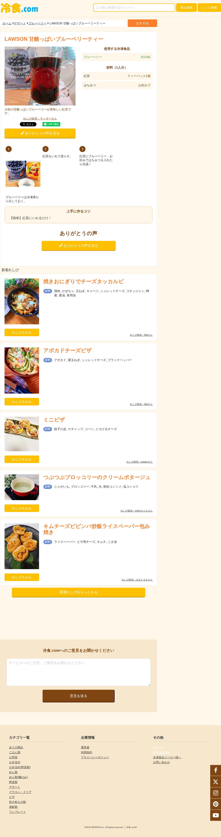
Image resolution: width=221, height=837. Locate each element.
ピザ (12, 797)
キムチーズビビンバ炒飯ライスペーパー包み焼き (96, 529)
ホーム (6, 23)
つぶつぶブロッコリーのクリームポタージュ (97, 477)
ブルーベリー (37, 23)
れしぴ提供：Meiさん (141, 335)
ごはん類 (14, 752)
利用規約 (86, 752)
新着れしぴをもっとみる (79, 592)
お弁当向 (14, 762)
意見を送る (78, 696)
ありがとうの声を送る (42, 133)
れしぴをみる (22, 332)
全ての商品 (16, 747)
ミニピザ (54, 419)
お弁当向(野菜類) (19, 767)
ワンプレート (17, 811)
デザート (20, 23)
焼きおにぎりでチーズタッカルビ (83, 281)
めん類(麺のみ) (18, 777)
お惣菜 (13, 757)
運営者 (85, 747)
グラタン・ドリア (20, 792)
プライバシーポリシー (95, 757)
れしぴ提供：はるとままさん (137, 580)
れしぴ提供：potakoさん (139, 462)
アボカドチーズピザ (67, 350)
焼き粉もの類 (17, 802)
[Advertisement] (78, 619)
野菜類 (13, 782)
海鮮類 (13, 807)
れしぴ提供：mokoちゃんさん (137, 511)
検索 (186, 7)
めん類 (13, 772)
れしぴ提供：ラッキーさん (40, 118)
